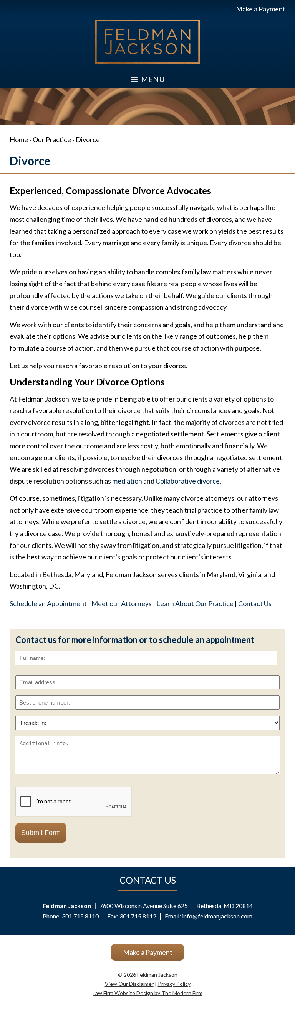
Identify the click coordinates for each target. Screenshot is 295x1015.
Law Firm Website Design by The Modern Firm (147, 993)
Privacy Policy (174, 984)
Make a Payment (260, 9)
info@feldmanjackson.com (217, 916)
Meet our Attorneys (121, 603)
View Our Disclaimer (129, 984)
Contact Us (255, 603)
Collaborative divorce (188, 481)
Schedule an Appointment (48, 603)
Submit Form (41, 832)
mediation (127, 481)
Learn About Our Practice (195, 603)
